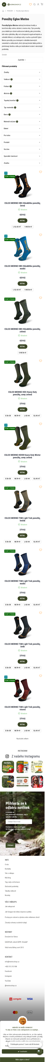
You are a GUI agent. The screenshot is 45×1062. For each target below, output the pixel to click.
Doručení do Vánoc (11, 937)
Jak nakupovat (10, 906)
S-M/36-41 (28, 227)
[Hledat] (34, 4)
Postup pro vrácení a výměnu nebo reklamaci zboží (22, 917)
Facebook (8, 971)
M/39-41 (17, 416)
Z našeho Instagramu (26, 756)
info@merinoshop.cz (12, 962)
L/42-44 (27, 416)
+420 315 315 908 (11, 966)
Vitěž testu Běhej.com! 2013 (14, 947)
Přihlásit (10, 845)
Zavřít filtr (21, 60)
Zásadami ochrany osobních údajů (19, 829)
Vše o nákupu (9, 873)
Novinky (7, 895)
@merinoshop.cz (11, 986)
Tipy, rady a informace (12, 882)
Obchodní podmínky (11, 886)
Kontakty (8, 869)
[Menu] (4, 4)
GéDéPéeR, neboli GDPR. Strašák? (16, 942)
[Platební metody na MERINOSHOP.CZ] (15, 999)
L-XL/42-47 (17, 227)
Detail (22, 221)
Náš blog (8, 878)
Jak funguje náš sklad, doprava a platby (18, 912)
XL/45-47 (36, 416)
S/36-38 (8, 416)
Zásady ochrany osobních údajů (16, 923)
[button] (39, 1051)
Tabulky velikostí (10, 891)
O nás (7, 864)
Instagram (8, 976)
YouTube (8, 981)
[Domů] (4, 9)
